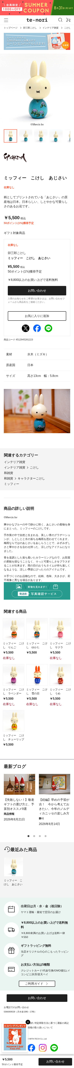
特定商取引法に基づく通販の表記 (52, 1023)
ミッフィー (11, 484)
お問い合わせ (37, 290)
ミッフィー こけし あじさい (13, 882)
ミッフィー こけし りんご (13, 645)
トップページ (10, 27)
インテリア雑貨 (50, 27)
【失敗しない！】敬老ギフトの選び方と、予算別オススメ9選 (19, 804)
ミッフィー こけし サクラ (60, 645)
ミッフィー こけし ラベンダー (13, 691)
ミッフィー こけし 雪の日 (36, 691)
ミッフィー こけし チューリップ (13, 737)
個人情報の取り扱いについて (38, 1027)
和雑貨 (8, 473)
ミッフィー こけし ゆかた (36, 645)
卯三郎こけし (30, 27)
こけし (67, 27)
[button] (28, 836)
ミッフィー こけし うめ (60, 691)
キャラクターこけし (31, 478)
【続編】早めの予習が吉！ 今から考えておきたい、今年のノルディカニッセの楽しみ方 (54, 806)
